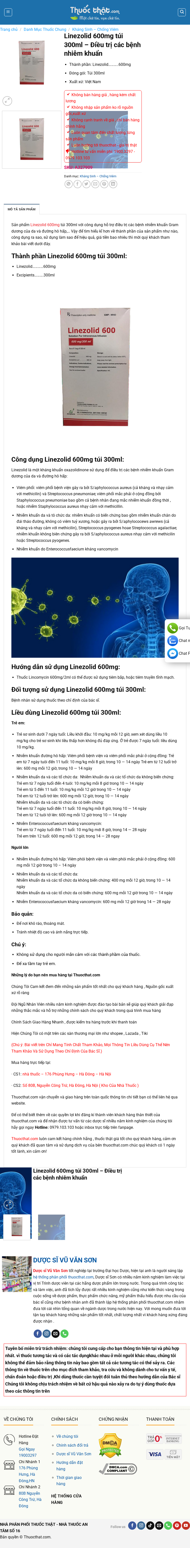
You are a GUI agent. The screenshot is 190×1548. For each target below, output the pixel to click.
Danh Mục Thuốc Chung (45, 29)
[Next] (19, 98)
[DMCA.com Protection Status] (110, 1445)
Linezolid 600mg (45, 224)
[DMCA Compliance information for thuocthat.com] (118, 1468)
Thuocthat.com (24, 1138)
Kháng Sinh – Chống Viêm (95, 29)
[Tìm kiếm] (182, 12)
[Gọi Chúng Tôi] (64, 1333)
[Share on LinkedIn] (113, 184)
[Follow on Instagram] (47, 1333)
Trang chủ (9, 29)
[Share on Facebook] (77, 184)
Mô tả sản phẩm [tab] (22, 209)
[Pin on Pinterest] (104, 184)
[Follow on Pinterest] (177, 1525)
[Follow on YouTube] (186, 1525)
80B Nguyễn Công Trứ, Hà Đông (30, 1499)
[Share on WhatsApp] (69, 184)
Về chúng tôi (67, 1436)
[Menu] (8, 12)
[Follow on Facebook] (38, 1333)
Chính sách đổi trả (72, 1445)
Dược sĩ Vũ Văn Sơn (73, 1454)
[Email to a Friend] (95, 184)
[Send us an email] (55, 1333)
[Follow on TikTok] (150, 1525)
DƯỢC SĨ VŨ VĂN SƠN (65, 1260)
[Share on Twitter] (86, 184)
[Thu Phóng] (7, 101)
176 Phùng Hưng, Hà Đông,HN (28, 1474)
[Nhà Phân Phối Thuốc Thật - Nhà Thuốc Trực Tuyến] (95, 12)
